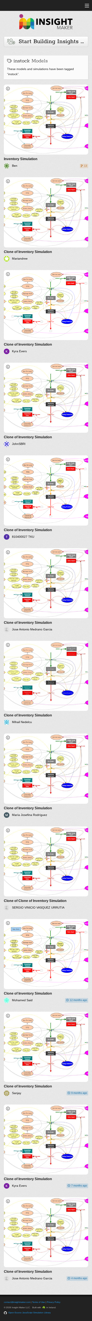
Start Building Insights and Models (51, 41)
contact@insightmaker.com (17, 1302)
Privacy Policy (53, 1302)
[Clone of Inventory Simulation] (46, 219)
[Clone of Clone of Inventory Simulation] (46, 868)
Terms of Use (38, 1302)
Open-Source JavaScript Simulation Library (29, 1312)
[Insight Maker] (46, 31)
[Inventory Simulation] (46, 127)
